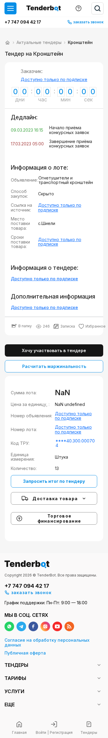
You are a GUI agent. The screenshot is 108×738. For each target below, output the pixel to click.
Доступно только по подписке (54, 79)
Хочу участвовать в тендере (54, 350)
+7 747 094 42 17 (22, 22)
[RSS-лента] (69, 626)
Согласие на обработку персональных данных (46, 642)
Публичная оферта (25, 653)
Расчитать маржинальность (54, 366)
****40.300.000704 (75, 443)
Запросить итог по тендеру (54, 481)
